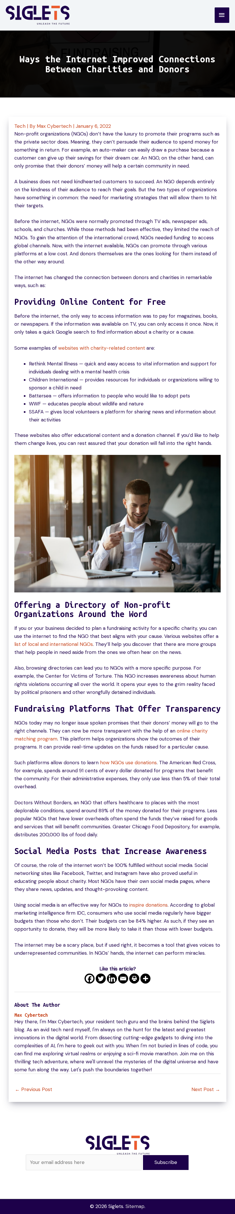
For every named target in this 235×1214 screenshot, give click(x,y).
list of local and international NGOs (53, 644)
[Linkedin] (112, 979)
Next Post (205, 1089)
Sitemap (135, 1206)
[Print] (134, 979)
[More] (145, 979)
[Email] (123, 979)
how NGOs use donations (128, 762)
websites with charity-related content (101, 348)
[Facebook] (90, 979)
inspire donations (148, 905)
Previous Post (33, 1089)
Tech (20, 126)
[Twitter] (101, 979)
